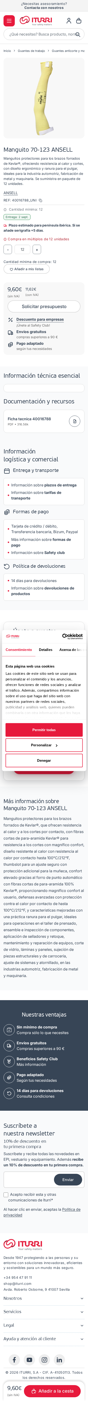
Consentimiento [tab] (18, 649)
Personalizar (41, 745)
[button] (44, 98)
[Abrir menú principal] (9, 20)
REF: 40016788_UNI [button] (21, 200)
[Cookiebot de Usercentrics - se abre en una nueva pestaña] (63, 637)
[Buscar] (78, 34)
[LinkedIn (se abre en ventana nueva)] (59, 1359)
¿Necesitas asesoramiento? (44, 6)
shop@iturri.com (17, 1284)
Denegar (44, 760)
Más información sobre (41, 542)
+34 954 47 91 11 (18, 1277)
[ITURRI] (36, 20)
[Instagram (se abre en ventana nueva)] (44, 1359)
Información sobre (44, 485)
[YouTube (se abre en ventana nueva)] (29, 1359)
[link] (69, 21)
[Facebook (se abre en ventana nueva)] (14, 1359)
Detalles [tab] (45, 649)
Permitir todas (44, 730)
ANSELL (11, 192)
